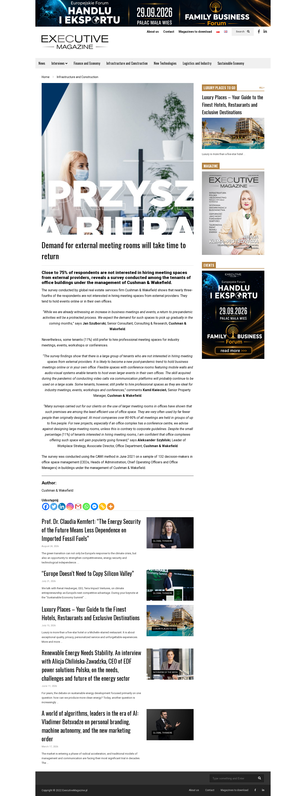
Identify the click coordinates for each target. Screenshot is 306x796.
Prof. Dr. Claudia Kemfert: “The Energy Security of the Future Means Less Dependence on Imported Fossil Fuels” (91, 530)
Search (240, 31)
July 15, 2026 (49, 625)
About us (153, 31)
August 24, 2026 (50, 546)
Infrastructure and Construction (127, 63)
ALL (261, 88)
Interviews (58, 63)
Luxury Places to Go (164, 629)
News (42, 63)
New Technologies (165, 63)
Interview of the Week (165, 672)
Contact (168, 31)
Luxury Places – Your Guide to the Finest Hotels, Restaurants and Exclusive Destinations (91, 613)
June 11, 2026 (49, 686)
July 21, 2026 (49, 581)
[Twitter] (53, 506)
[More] (110, 506)
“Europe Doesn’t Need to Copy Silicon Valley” (88, 573)
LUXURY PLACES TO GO (219, 87)
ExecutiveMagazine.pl (74, 790)
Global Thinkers (162, 541)
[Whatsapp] (86, 506)
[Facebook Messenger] (94, 506)
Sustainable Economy (231, 63)
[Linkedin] (265, 31)
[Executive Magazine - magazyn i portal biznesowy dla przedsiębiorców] (75, 45)
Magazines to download (195, 31)
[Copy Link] (102, 506)
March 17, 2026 (50, 746)
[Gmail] (78, 506)
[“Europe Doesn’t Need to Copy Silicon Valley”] (170, 585)
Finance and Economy (87, 63)
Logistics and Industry (197, 63)
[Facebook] (259, 31)
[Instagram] (70, 506)
